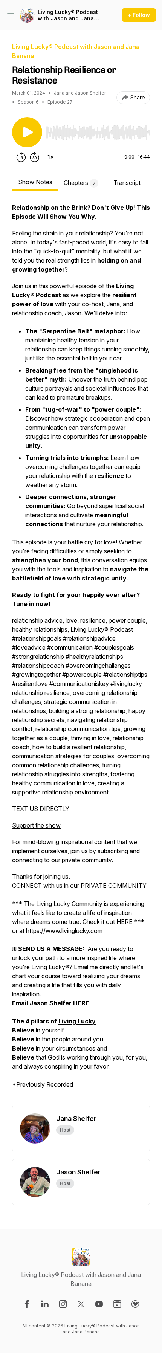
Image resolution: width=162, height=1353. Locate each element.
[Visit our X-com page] (81, 1304)
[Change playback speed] (50, 157)
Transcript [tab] (127, 182)
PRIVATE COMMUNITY (114, 885)
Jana (113, 304)
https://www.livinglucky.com (64, 931)
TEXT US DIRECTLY (40, 808)
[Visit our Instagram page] (63, 1304)
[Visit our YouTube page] (99, 1304)
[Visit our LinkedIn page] (45, 1304)
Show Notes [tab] (35, 182)
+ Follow (139, 15)
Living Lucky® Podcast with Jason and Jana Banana (68, 15)
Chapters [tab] (79, 182)
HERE (124, 921)
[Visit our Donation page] (135, 1304)
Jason (73, 313)
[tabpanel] (81, 654)
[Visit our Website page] (117, 1304)
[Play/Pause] (27, 132)
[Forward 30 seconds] (34, 157)
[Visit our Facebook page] (27, 1304)
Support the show (36, 825)
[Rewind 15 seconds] (21, 157)
